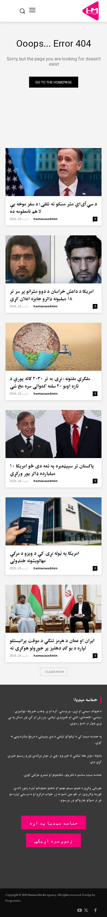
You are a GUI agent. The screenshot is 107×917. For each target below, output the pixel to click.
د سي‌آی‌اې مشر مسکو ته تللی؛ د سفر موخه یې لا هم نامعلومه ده (53, 208)
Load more (55, 671)
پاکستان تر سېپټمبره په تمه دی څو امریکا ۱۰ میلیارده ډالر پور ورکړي (52, 470)
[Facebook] (95, 910)
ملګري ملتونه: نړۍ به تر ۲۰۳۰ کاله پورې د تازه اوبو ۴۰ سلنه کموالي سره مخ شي (50, 383)
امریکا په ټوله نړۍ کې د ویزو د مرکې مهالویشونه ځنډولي (44, 557)
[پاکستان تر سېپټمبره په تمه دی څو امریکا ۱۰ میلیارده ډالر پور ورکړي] (53, 434)
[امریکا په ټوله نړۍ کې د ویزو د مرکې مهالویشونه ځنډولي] (53, 521)
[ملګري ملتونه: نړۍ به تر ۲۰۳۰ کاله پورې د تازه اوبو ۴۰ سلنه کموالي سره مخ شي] (53, 347)
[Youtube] (79, 910)
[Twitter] (86, 910)
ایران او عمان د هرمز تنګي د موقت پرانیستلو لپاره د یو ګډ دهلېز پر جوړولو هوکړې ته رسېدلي (52, 648)
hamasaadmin (45, 219)
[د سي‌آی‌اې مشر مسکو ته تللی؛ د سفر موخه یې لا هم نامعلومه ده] (53, 172)
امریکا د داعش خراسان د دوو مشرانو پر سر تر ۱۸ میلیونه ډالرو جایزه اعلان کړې (52, 295)
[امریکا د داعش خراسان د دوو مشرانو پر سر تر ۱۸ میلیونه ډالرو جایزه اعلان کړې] (53, 259)
